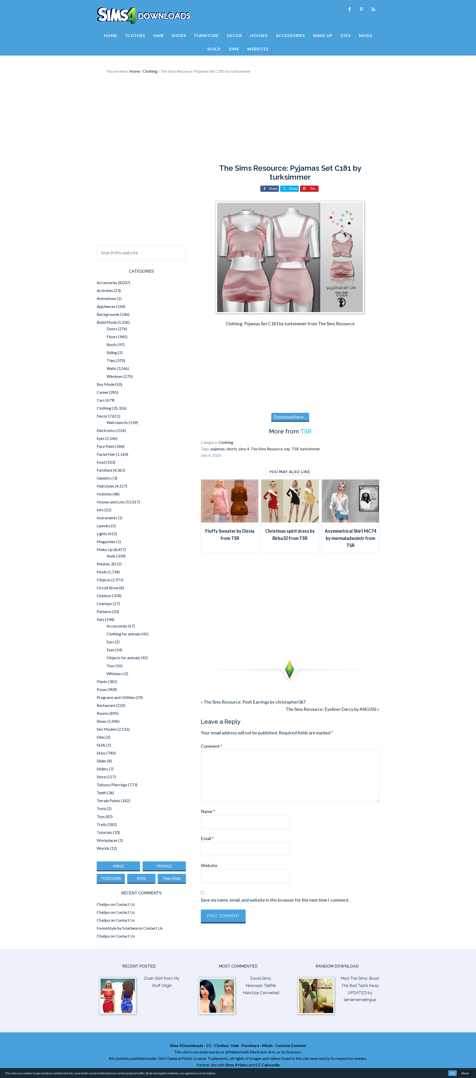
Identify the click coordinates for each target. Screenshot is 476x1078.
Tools (101, 808)
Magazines (106, 541)
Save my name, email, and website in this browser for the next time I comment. (275, 900)
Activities (105, 290)
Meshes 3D (106, 563)
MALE (118, 865)
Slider (101, 760)
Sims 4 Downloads (143, 15)
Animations (106, 298)
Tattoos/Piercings (112, 784)
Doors (112, 328)
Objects (104, 579)
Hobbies (104, 493)
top (287, 448)
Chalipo (103, 904)
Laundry (103, 525)
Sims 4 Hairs (236, 1064)
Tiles (111, 360)
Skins (101, 753)
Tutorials (104, 832)
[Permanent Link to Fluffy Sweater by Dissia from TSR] (229, 520)
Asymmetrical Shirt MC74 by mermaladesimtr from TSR (350, 538)
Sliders (102, 768)
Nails (111, 556)
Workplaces (107, 840)
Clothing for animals (124, 633)
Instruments (107, 517)
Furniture (104, 470)
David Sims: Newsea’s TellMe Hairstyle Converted (261, 985)
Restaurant (106, 705)
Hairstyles (105, 486)
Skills (101, 745)
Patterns (104, 611)
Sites (101, 737)
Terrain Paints (108, 800)
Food (101, 462)
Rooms (103, 713)
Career (102, 392)
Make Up (105, 549)
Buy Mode (106, 384)
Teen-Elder (172, 878)
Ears (110, 641)
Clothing (226, 442)
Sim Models (107, 729)
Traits (102, 824)
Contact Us (125, 904)
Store (101, 776)
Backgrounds (108, 314)
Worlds (103, 848)
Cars (101, 400)
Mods (102, 571)
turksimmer (310, 448)
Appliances (106, 306)
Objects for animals (123, 657)
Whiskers (115, 673)
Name (208, 811)
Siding (112, 352)
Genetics (104, 478)
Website (209, 865)
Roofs (112, 344)
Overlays (104, 603)
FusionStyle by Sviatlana (117, 928)
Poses (102, 689)
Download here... (290, 417)
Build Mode (107, 322)
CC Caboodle (267, 1064)
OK (452, 1073)
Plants (102, 681)
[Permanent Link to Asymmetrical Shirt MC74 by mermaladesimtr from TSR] (350, 520)
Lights (102, 533)
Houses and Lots (111, 501)
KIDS (141, 878)
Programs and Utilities (116, 697)
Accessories (107, 282)
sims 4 (243, 448)
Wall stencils (117, 422)
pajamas (218, 448)
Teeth (101, 792)
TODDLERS (111, 878)
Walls (111, 368)
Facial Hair (106, 454)
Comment (211, 746)
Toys (111, 665)
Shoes (102, 721)
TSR (305, 431)
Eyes (101, 438)
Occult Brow (108, 587)
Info (100, 509)
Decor (102, 416)
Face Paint (106, 446)
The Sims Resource (267, 448)
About (465, 1073)
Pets (100, 619)
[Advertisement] (238, 119)
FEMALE (164, 865)
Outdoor (104, 595)
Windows (115, 376)
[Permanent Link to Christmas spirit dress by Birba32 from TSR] (290, 520)
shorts (231, 448)
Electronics (106, 430)
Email (207, 838)
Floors (112, 336)
